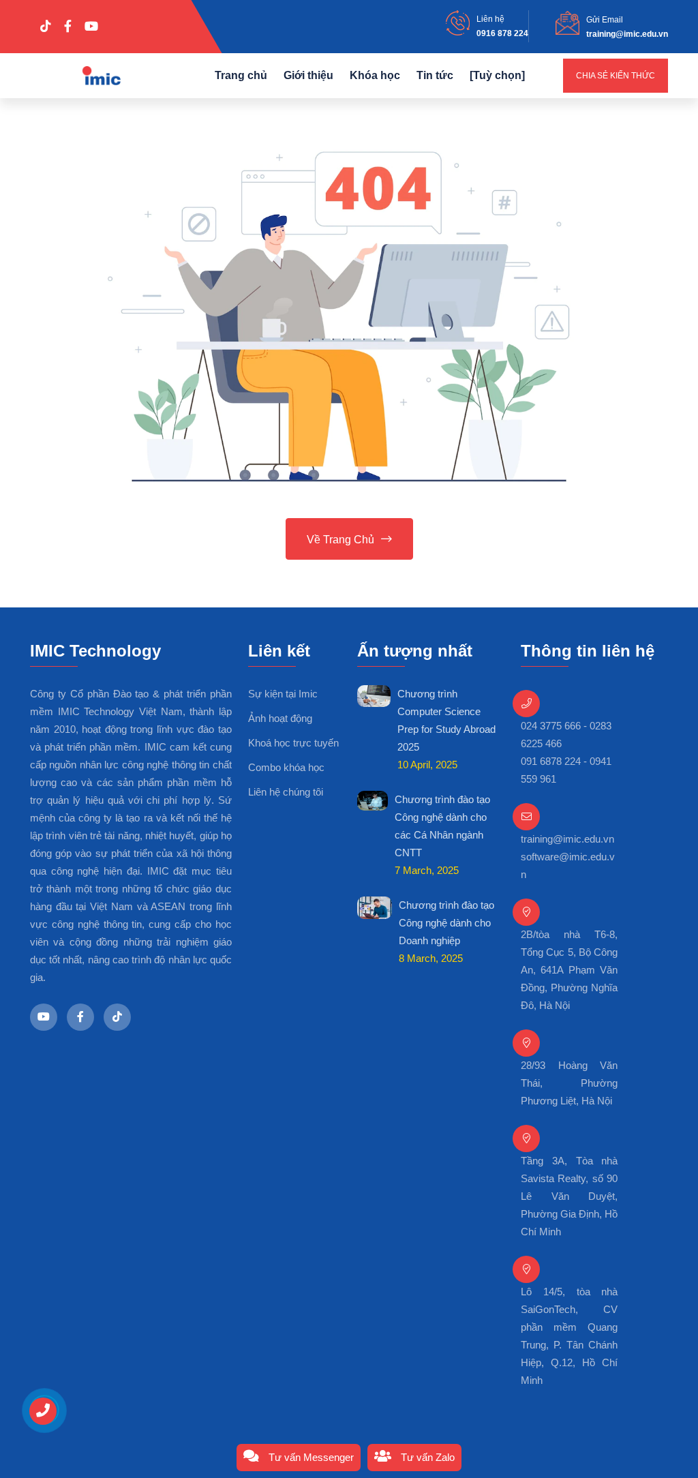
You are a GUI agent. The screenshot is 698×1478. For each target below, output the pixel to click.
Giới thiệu (308, 75)
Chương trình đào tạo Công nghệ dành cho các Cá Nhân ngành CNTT (442, 826)
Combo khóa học (286, 767)
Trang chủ (241, 75)
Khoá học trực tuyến (293, 743)
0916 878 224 (502, 33)
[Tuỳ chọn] (497, 75)
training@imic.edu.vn (627, 34)
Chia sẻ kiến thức (615, 75)
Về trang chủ (340, 539)
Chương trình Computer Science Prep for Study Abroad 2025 (446, 720)
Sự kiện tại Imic (283, 693)
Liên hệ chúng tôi (285, 792)
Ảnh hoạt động (280, 718)
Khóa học (375, 75)
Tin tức (434, 75)
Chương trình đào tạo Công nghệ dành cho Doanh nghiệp (446, 922)
